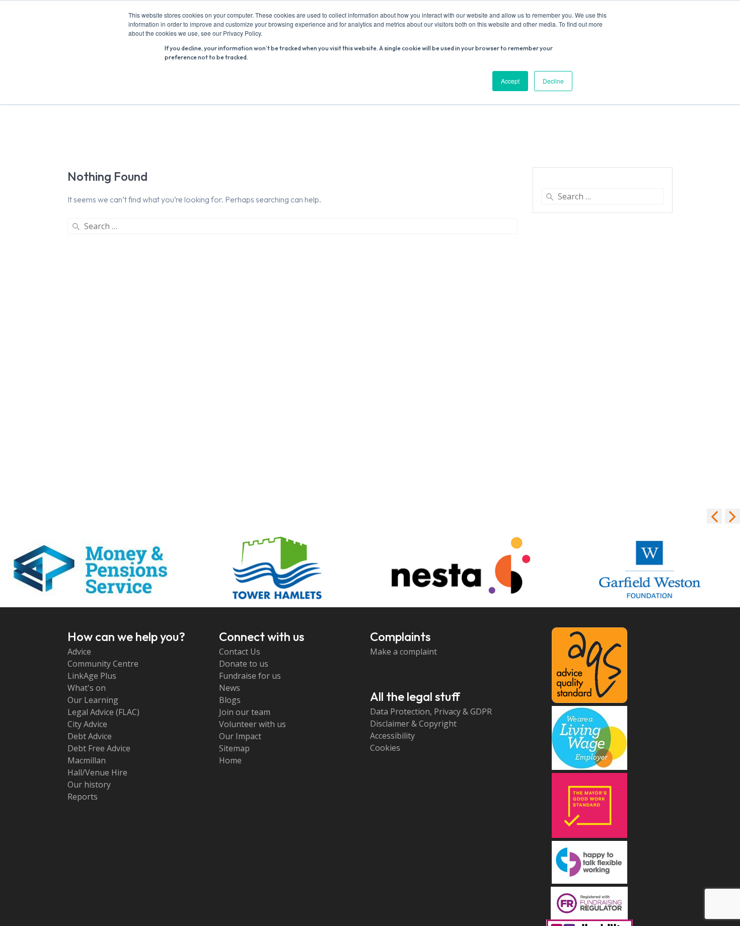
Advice (79, 651)
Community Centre (102, 663)
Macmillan (86, 760)
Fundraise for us (250, 675)
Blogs (230, 699)
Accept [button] (510, 81)
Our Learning (92, 699)
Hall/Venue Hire (97, 772)
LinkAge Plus (91, 675)
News (229, 687)
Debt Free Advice (98, 748)
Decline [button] (553, 81)
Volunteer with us (252, 724)
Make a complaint (403, 651)
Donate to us (243, 663)
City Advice (87, 724)
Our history (89, 784)
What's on (86, 687)
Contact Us (239, 651)
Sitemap (234, 748)
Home (230, 760)
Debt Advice (89, 736)
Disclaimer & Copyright (413, 723)
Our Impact (240, 736)
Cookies (385, 747)
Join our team (244, 712)
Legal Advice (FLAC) (103, 712)
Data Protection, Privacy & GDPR (431, 711)
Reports (82, 796)
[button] (732, 516)
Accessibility (392, 735)
